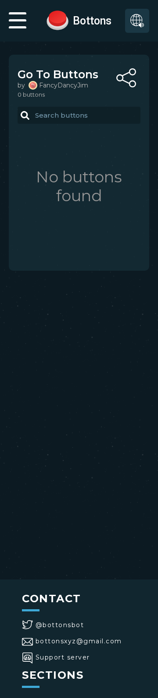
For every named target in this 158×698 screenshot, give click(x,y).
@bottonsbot (60, 625)
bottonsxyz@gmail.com (79, 641)
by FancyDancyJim (53, 85)
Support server (63, 657)
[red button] (57, 20)
